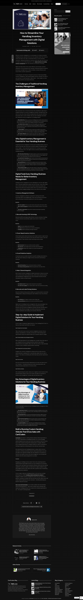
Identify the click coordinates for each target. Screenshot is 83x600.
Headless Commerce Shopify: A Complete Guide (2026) (24, 557)
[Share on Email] (13, 60)
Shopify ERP (67, 589)
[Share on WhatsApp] (13, 62)
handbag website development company (34, 475)
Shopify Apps (57, 588)
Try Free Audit (64, 3)
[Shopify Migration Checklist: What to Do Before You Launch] (55, 28)
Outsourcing (57, 587)
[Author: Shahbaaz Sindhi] (29, 519)
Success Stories (47, 3)
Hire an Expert (39, 3)
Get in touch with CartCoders (22, 484)
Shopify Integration (58, 590)
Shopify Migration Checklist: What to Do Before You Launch (64, 28)
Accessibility (57, 583)
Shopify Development (59, 589)
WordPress (57, 594)
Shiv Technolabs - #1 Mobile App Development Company (51, 598)
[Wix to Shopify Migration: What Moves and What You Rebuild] (55, 24)
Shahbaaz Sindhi (34, 519)
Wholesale (67, 593)
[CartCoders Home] (17, 4)
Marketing (67, 585)
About (52, 3)
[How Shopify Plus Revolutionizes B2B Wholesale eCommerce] (15, 570)
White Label (57, 593)
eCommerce (32, 495)
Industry (34, 3)
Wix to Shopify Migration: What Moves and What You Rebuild (63, 24)
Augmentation (67, 584)
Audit (30, 3)
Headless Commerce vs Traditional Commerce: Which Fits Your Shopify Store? (43, 557)
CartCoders (18, 437)
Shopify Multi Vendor (58, 592)
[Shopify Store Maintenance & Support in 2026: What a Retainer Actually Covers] (16, 551)
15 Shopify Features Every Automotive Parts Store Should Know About (44, 551)
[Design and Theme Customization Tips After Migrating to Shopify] (48, 570)
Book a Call (58, 3)
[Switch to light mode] (69, 4)
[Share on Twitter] (13, 58)
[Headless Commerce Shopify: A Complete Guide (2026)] (16, 558)
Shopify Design (67, 588)
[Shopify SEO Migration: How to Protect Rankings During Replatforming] (55, 19)
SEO (65, 587)
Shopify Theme (67, 592)
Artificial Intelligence (68, 583)
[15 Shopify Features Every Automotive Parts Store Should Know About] (36, 551)
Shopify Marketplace (68, 590)
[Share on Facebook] (13, 56)
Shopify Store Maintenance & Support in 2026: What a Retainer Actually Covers (23, 551)
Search (55, 9)
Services (26, 3)
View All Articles (32, 534)
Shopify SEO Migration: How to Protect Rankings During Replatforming (63, 19)
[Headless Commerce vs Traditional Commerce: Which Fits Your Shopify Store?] (36, 558)
